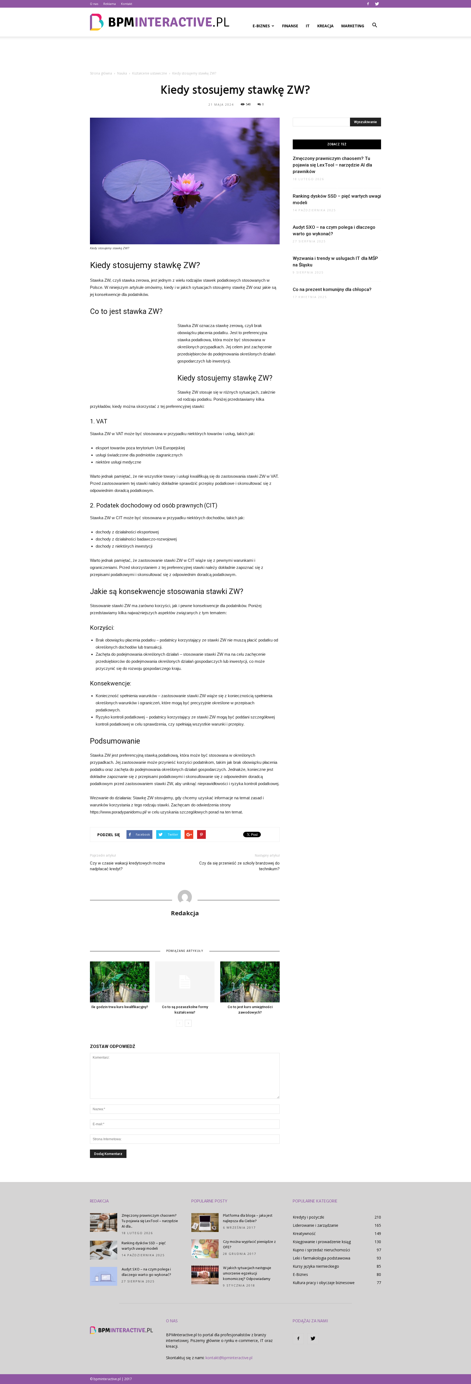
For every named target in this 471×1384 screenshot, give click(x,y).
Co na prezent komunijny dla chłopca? (332, 289)
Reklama (109, 4)
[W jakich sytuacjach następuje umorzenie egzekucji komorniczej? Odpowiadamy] (205, 1275)
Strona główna (101, 73)
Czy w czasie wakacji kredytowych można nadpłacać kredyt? (127, 866)
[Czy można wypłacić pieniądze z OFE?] (205, 1248)
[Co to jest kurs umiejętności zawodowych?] (250, 981)
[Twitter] (377, 4)
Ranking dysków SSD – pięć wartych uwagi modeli (144, 1246)
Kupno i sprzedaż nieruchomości (321, 1249)
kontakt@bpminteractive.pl (229, 1357)
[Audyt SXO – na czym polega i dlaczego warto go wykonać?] (103, 1276)
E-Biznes (261, 25)
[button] (374, 25)
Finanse (290, 25)
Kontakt (126, 4)
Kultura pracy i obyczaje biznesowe (324, 1282)
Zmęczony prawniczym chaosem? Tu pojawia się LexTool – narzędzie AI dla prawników (332, 165)
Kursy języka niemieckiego (316, 1266)
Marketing (352, 25)
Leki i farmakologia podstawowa (321, 1258)
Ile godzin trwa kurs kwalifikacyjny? (119, 1007)
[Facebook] (368, 4)
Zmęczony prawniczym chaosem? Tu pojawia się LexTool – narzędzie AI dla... (150, 1221)
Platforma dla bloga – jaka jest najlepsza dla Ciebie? (248, 1218)
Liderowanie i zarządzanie (315, 1225)
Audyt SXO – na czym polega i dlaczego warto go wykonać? (146, 1272)
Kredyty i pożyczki (308, 1217)
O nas (94, 4)
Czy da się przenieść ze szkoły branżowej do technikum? (239, 866)
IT (308, 25)
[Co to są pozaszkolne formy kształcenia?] (185, 981)
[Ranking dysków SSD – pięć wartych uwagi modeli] (103, 1250)
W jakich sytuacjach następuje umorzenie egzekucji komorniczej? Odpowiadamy (247, 1273)
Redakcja (185, 913)
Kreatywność (304, 1233)
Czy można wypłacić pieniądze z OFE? (249, 1245)
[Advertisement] (235, 55)
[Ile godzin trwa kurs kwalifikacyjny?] (119, 981)
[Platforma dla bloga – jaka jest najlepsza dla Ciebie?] (205, 1222)
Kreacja (325, 25)
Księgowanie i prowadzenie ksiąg (322, 1241)
